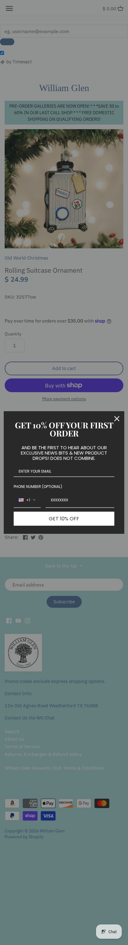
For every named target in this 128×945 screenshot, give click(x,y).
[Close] (116, 418)
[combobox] (27, 500)
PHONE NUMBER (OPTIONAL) (38, 486)
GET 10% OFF (64, 518)
